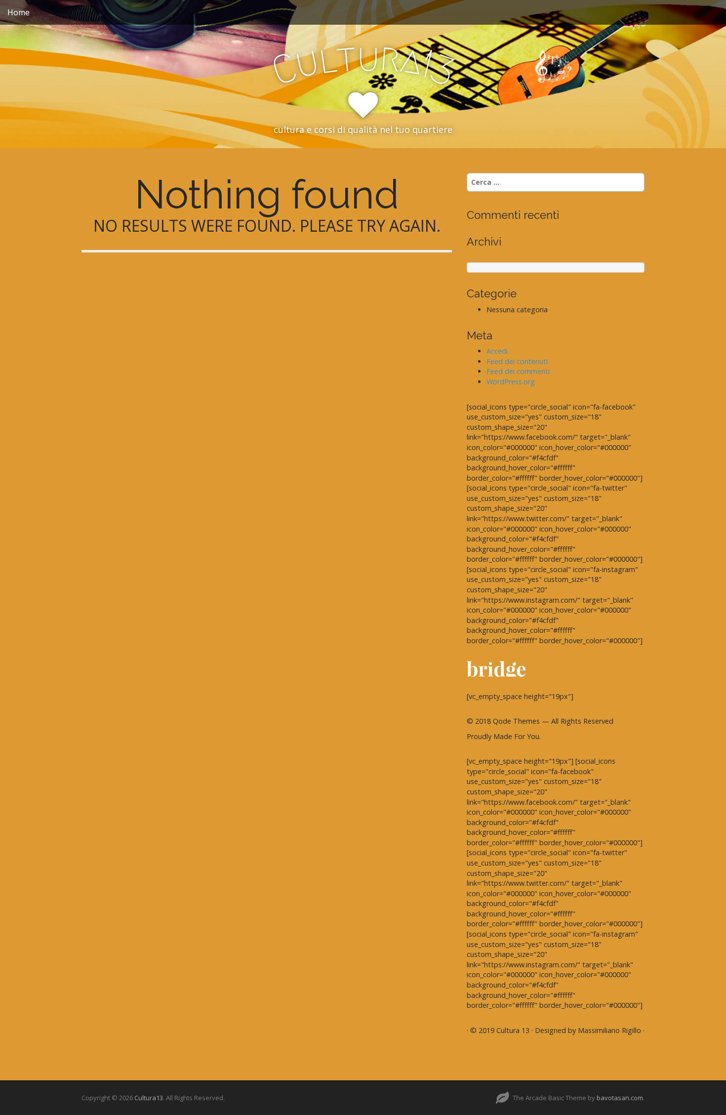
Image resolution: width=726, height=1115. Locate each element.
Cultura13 (148, 1097)
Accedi (497, 351)
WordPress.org (510, 381)
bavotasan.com (620, 1097)
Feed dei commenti (518, 371)
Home (18, 12)
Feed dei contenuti (517, 361)
